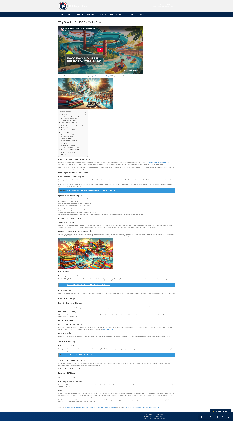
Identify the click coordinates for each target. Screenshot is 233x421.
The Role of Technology (67, 143)
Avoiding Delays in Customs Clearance (71, 122)
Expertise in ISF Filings (68, 151)
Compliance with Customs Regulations (71, 118)
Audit (111, 14)
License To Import (140, 407)
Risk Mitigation (64, 127)
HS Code (93, 207)
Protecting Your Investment (69, 129)
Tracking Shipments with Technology (71, 147)
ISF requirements (108, 329)
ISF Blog (126, 14)
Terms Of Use (155, 418)
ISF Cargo (126, 407)
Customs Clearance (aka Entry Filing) (215, 417)
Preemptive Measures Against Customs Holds (73, 125)
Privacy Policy (147, 418)
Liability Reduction (67, 131)
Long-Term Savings (67, 141)
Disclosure (162, 418)
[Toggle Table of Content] (84, 112)
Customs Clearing (91, 14)
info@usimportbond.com (165, 6)
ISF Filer (132, 407)
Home (61, 14)
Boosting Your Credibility (68, 136)
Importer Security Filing (102, 76)
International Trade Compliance (107, 407)
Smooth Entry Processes (68, 123)
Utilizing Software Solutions (69, 145)
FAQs (132, 14)
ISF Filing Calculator (220, 411)
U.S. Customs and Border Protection (155, 162)
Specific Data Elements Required (70, 120)
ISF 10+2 (68, 14)
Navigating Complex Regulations (70, 152)
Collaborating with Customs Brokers (70, 149)
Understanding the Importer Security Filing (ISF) (73, 114)
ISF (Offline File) (78, 14)
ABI (106, 14)
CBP (168, 162)
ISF (110, 76)
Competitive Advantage (67, 133)
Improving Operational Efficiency (70, 134)
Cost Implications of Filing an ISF (70, 140)
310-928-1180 (168, 4)
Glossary (118, 14)
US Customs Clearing (152, 407)
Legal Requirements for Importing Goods (71, 116)
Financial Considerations (67, 138)
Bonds (101, 14)
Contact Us (140, 14)
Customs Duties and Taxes (89, 407)
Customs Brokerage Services (72, 407)
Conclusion (63, 154)
